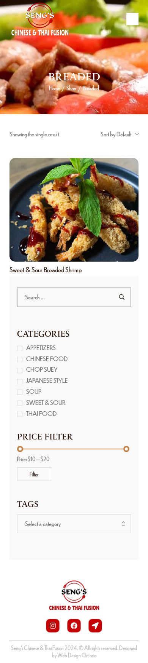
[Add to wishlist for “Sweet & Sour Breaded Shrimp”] (82, 209)
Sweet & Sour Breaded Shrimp (45, 269)
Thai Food (41, 413)
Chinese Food (47, 359)
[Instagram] (53, 626)
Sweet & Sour (46, 402)
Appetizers (41, 347)
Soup (33, 391)
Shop (71, 88)
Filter (34, 474)
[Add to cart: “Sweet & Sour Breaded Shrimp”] (65, 209)
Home (54, 88)
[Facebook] (74, 626)
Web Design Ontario (76, 655)
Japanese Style (47, 380)
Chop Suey (42, 369)
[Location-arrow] (95, 626)
